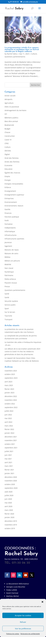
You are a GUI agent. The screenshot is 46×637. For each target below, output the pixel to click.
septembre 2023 (11, 378)
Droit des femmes (12, 158)
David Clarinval (12, 593)
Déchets (8, 151)
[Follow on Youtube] (25, 575)
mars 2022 (9, 426)
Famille (7, 209)
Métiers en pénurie (12, 261)
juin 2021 (8, 455)
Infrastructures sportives (14, 239)
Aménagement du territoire (15, 110)
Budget (7, 129)
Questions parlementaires (15, 57)
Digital (7, 154)
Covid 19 (8, 140)
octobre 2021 (10, 444)
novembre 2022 (11, 400)
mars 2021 (9, 466)
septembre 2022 (11, 407)
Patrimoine (9, 275)
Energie (8, 180)
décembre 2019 (11, 521)
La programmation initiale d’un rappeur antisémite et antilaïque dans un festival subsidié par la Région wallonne (22, 49)
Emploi (7, 176)
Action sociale (10, 95)
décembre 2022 (11, 396)
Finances (8, 213)
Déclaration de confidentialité (30, 634)
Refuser (23, 622)
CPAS (7, 143)
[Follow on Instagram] (13, 575)
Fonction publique (12, 217)
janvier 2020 (9, 517)
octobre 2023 (10, 374)
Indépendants (10, 228)
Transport (8, 319)
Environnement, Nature (14, 206)
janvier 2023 (9, 392)
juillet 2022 (9, 411)
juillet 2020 (9, 495)
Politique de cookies (12, 634)
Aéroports (8, 99)
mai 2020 (8, 503)
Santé (7, 294)
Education (9, 169)
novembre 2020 (11, 481)
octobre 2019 (10, 528)
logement (8, 246)
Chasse (7, 132)
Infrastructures (11, 235)
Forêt (7, 220)
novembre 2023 (11, 371)
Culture (34, 54)
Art (6, 114)
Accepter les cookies (23, 615)
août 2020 (8, 492)
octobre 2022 (10, 404)
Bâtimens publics (11, 118)
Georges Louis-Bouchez (15, 587)
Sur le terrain (10, 312)
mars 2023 (9, 385)
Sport (7, 308)
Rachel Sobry (12, 54)
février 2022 (9, 429)
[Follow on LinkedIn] (19, 575)
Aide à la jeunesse (12, 107)
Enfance (8, 187)
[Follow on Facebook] (7, 575)
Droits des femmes (12, 162)
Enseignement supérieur (14, 195)
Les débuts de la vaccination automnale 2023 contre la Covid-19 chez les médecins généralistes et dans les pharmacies (22, 352)
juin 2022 (8, 415)
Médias (7, 257)
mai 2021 (8, 459)
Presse (7, 286)
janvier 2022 (9, 433)
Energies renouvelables (14, 184)
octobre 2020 (10, 484)
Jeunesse (8, 242)
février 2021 (9, 470)
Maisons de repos (12, 250)
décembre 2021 (11, 437)
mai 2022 (8, 418)
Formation (9, 224)
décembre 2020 (11, 477)
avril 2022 (8, 422)
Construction (10, 136)
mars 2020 (9, 510)
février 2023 (9, 389)
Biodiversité (9, 125)
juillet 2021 (9, 451)
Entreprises (9, 198)
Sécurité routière (11, 301)
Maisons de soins (11, 253)
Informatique (10, 231)
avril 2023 (8, 382)
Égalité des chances (12, 173)
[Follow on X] (31, 575)
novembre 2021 (11, 440)
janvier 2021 (9, 473)
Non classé (9, 268)
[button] (42, 602)
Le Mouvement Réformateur (17, 584)
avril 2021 (8, 462)
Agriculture (9, 103)
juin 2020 (8, 499)
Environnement (11, 202)
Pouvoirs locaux (11, 283)
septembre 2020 (11, 488)
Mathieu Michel (12, 596)
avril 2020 (8, 506)
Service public (10, 305)
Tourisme (8, 316)
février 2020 (9, 514)
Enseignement (10, 191)
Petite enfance (10, 279)
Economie (8, 165)
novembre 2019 (11, 525)
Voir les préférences (23, 628)
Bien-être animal (11, 121)
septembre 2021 (11, 448)
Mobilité (8, 264)
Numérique (9, 272)
